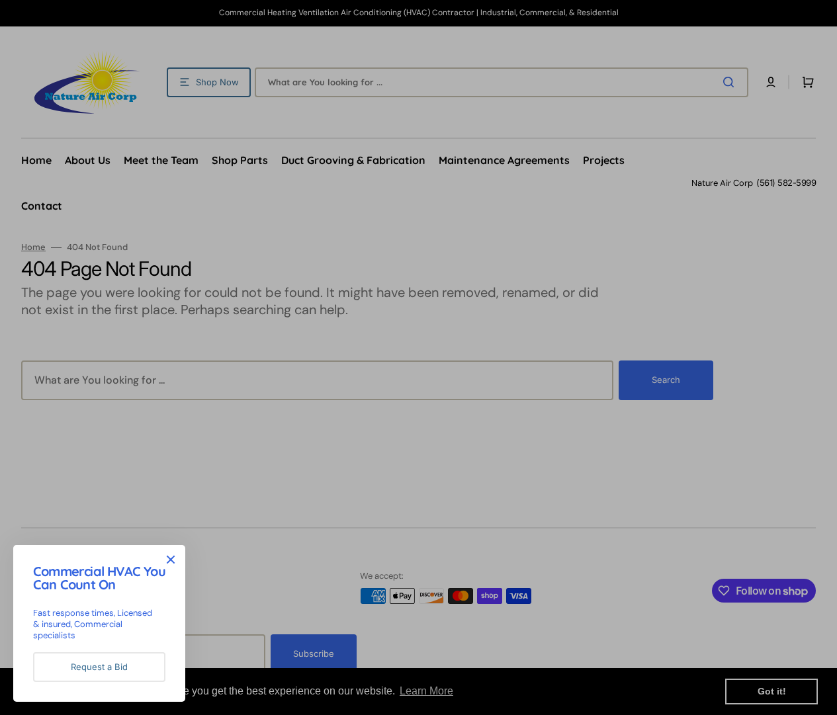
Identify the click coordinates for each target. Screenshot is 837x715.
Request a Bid (99, 666)
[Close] (170, 559)
